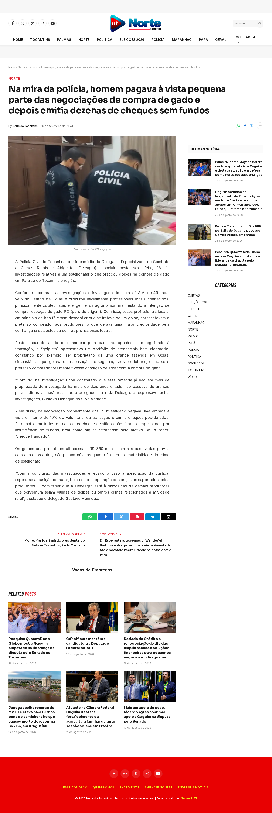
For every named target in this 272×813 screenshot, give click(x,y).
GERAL (220, 40)
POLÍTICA (104, 40)
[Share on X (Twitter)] (252, 125)
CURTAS (194, 295)
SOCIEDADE (196, 363)
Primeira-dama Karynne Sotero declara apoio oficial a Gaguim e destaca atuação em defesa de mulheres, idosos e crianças (239, 168)
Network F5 (189, 798)
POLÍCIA (158, 40)
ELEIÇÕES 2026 (132, 40)
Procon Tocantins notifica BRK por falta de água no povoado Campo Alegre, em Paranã (238, 230)
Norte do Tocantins (25, 126)
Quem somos (103, 787)
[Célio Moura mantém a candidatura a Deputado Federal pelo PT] (92, 617)
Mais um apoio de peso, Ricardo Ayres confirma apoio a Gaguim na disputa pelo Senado (147, 714)
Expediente (129, 787)
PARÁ (203, 40)
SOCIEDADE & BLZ (244, 39)
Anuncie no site (159, 787)
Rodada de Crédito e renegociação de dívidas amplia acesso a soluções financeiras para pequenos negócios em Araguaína (147, 648)
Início (11, 67)
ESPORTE (194, 309)
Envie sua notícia (193, 787)
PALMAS (64, 40)
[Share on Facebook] (245, 125)
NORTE (84, 40)
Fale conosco (75, 787)
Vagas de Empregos (92, 570)
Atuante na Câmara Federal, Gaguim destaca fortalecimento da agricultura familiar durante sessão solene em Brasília (90, 716)
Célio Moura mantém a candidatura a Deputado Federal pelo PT (87, 643)
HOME (18, 40)
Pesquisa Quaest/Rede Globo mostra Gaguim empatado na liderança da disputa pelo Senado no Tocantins (31, 648)
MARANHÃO (182, 40)
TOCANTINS (40, 40)
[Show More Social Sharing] (260, 125)
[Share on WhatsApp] (238, 125)
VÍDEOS (193, 377)
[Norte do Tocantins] (136, 23)
